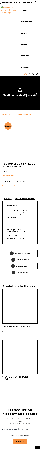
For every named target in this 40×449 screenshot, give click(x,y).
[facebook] (9, 398)
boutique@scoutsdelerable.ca (20, 423)
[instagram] (27, 398)
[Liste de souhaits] (29, 74)
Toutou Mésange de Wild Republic (15, 378)
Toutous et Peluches (27, 190)
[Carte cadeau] (25, 74)
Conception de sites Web (16, 435)
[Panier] (33, 74)
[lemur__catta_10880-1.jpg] (20, 141)
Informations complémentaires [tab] (25, 198)
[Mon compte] (37, 74)
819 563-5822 (20, 421)
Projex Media (27, 435)
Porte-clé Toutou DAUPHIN (16, 327)
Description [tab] (8, 198)
